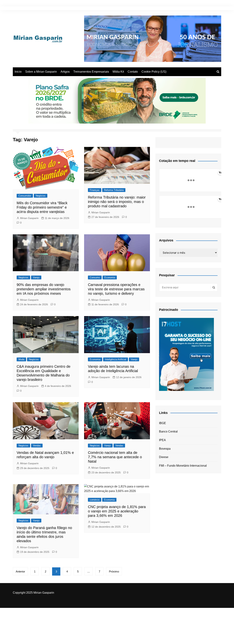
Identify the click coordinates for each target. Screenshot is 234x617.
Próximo (114, 571)
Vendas (37, 445)
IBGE (162, 423)
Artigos (65, 71)
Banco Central (168, 431)
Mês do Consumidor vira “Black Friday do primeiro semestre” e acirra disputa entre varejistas (42, 207)
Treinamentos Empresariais (91, 71)
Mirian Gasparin (29, 218)
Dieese (163, 457)
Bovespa (165, 448)
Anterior (20, 571)
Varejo (36, 277)
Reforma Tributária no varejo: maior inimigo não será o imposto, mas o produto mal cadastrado (117, 201)
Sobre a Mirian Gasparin (41, 71)
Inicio (18, 71)
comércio (94, 499)
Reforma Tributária (114, 190)
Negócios (41, 195)
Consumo (95, 277)
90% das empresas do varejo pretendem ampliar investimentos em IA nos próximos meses (44, 289)
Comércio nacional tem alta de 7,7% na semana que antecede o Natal (115, 457)
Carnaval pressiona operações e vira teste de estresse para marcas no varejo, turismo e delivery (116, 289)
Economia (109, 277)
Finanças (94, 190)
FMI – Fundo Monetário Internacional (183, 465)
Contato (133, 71)
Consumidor (24, 195)
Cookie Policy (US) (153, 71)
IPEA (162, 440)
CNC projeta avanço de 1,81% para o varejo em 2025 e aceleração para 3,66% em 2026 (117, 511)
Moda (21, 359)
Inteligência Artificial (115, 359)
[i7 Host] (186, 354)
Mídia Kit (118, 71)
